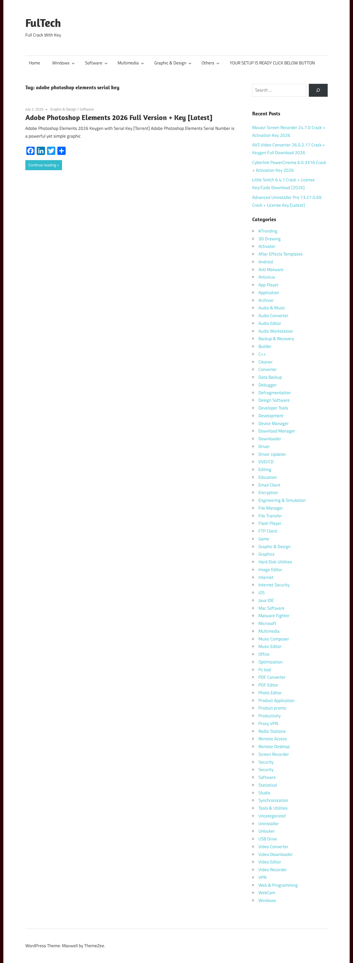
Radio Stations (272, 731)
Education (267, 477)
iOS (261, 592)
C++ (262, 354)
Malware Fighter (273, 615)
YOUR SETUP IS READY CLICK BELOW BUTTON (272, 62)
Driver (264, 446)
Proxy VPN (268, 723)
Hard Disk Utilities (275, 561)
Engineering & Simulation (282, 500)
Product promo (272, 708)
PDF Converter (272, 677)
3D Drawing (269, 238)
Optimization (270, 662)
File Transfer (270, 515)
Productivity (269, 715)
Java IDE (266, 600)
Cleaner (265, 362)
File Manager (270, 508)
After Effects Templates (280, 254)
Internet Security (273, 584)
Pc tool (264, 669)
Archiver (266, 300)
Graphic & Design (170, 62)
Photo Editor (270, 692)
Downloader (269, 438)
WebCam (266, 892)
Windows (61, 62)
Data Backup (270, 377)
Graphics (266, 554)
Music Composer (273, 639)
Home (34, 62)
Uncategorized (272, 815)
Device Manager (273, 423)
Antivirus (266, 277)
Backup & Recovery (276, 338)
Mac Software (271, 608)
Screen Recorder (273, 754)
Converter (267, 369)
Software (93, 62)
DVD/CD (266, 461)
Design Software (274, 400)
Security (265, 762)
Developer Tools (273, 408)
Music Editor (269, 646)
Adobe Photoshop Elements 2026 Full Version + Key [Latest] (118, 117)
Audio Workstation (275, 331)
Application (268, 292)
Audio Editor (269, 323)
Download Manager (276, 431)
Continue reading (42, 165)
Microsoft (267, 623)
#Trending (267, 231)
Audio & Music (271, 307)
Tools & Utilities (273, 808)
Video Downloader (275, 854)
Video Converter (273, 846)
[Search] (318, 90)
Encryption (268, 492)
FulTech (43, 23)
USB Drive (267, 838)
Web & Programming (278, 885)
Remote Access (272, 738)
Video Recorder (272, 869)
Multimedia (128, 62)
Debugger (267, 385)
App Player (268, 284)
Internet (265, 577)
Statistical (267, 785)
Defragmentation (274, 392)
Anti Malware (270, 269)
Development (270, 415)
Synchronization (273, 800)
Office (264, 654)
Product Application (276, 700)
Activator (266, 246)
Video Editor (269, 862)
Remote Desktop (274, 746)
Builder (265, 346)
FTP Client (267, 531)
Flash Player (269, 523)
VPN (262, 877)
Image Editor (270, 569)
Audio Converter (273, 315)
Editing (264, 469)
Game (263, 538)
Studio (264, 792)
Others (208, 62)
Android (265, 261)
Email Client (269, 485)
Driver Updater (272, 454)
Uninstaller (268, 823)
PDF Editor (268, 685)
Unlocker (266, 831)
